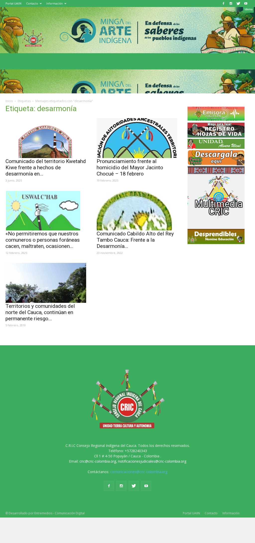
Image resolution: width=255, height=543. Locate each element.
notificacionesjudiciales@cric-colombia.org (152, 461)
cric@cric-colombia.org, (98, 461)
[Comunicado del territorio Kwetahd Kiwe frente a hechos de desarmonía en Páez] (46, 138)
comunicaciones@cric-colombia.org (138, 471)
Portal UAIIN (13, 3)
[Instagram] (231, 3)
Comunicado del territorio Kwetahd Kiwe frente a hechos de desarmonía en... (45, 167)
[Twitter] (238, 3)
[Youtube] (246, 3)
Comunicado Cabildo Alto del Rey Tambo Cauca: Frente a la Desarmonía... (135, 240)
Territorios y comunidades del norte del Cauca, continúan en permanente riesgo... (40, 312)
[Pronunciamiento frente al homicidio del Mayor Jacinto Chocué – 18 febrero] (137, 138)
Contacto (32, 3)
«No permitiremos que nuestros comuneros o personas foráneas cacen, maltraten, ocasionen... (42, 240)
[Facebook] (223, 3)
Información (54, 3)
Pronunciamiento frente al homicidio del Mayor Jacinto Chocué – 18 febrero (130, 167)
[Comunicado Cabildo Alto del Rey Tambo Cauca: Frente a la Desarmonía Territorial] (137, 210)
